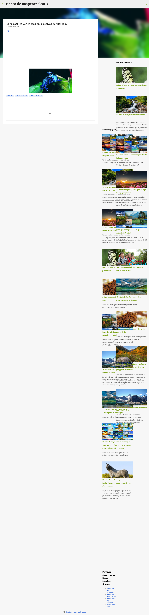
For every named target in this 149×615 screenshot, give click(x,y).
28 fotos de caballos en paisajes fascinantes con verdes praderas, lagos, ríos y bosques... (116, 483)
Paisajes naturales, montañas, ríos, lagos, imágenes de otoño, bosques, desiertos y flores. (131, 367)
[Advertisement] (50, 52)
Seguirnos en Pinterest (111, 595)
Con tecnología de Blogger (75, 612)
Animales (10, 95)
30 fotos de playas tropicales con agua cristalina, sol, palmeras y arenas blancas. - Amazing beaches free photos (117, 445)
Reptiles (39, 95)
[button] (7, 31)
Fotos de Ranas (21, 95)
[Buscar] (51, 3)
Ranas (32, 95)
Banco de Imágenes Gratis (27, 4)
